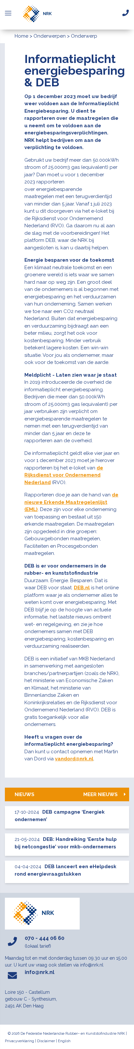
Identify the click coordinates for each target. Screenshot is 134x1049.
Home (21, 36)
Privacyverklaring (19, 1041)
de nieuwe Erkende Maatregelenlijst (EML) (71, 502)
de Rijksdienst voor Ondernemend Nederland (63, 475)
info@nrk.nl (39, 972)
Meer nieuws (101, 794)
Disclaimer (46, 1041)
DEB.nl (82, 588)
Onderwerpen (50, 36)
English (64, 1041)
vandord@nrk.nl (74, 759)
